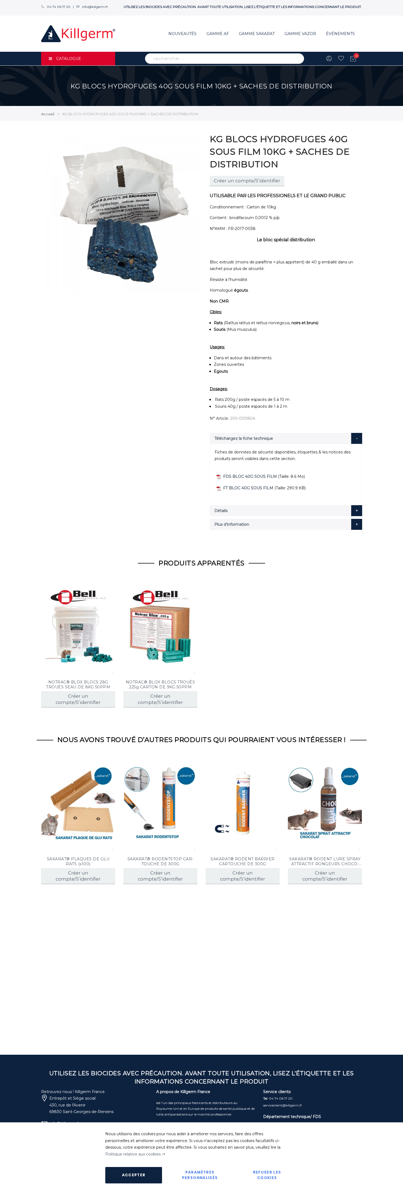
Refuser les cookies (267, 1175)
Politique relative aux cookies (133, 1154)
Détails (221, 510)
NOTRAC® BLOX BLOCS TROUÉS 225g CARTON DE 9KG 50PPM (160, 684)
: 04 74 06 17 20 (278, 1098)
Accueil (47, 114)
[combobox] (224, 59)
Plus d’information (231, 524)
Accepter (134, 1175)
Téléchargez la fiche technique (243, 438)
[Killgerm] (78, 34)
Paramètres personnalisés (200, 1175)
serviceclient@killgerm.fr (282, 1105)
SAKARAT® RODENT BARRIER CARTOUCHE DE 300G (243, 861)
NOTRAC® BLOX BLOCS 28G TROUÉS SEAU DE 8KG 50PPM (78, 684)
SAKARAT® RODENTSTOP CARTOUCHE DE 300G (160, 861)
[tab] (286, 438)
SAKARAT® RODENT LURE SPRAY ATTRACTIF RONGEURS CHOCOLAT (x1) (325, 861)
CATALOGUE (68, 58)
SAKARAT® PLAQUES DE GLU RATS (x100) (78, 861)
